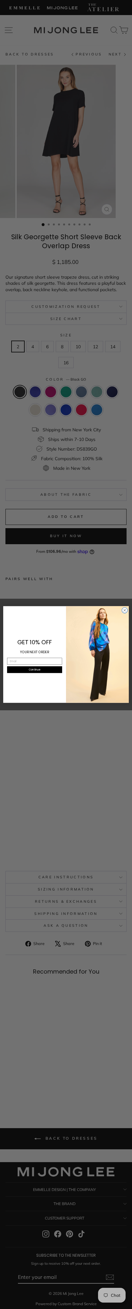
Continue (34, 669)
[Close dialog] (125, 610)
